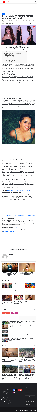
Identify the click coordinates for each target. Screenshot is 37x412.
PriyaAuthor (5, 23)
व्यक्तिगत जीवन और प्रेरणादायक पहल (10, 60)
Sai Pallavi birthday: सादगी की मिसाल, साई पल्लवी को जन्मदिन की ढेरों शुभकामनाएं (29, 301)
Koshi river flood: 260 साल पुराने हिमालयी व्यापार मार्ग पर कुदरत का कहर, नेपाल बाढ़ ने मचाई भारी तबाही (9, 376)
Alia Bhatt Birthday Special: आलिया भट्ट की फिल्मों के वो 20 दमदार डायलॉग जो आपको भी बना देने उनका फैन (18, 302)
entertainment (28, 393)
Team (28, 410)
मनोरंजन (6, 11)
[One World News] (7, 2)
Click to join (15, 227)
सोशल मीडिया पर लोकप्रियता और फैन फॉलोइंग (11, 59)
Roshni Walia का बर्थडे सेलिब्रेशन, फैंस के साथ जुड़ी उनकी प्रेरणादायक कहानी (14, 53)
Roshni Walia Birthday (22, 249)
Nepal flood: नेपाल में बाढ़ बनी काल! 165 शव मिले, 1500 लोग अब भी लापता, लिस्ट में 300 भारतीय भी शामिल (27, 359)
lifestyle (34, 399)
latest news (30, 399)
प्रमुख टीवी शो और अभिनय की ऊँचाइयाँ (10, 56)
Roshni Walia (13, 249)
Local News (27, 401)
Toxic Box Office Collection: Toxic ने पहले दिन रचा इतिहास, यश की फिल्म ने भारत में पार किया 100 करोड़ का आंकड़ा (10, 359)
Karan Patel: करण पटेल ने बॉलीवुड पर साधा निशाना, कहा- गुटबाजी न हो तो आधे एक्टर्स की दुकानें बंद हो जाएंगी (18, 290)
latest (26, 399)
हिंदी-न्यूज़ (33, 404)
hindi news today (28, 396)
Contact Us (34, 410)
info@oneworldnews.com (8, 231)
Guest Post (21, 410)
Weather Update (28, 404)
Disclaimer (30, 410)
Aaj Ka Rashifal (28, 391)
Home (4, 11)
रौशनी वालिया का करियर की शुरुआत (9, 55)
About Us (25, 410)
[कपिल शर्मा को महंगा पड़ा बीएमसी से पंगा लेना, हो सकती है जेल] (7, 298)
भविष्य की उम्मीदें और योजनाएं (9, 61)
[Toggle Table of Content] (25, 52)
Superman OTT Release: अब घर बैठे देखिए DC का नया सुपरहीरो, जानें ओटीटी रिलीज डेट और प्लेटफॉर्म (29, 290)
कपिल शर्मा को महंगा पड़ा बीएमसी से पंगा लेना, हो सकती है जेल (7, 302)
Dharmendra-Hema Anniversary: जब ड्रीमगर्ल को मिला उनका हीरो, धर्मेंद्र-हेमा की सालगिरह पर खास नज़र (7, 290)
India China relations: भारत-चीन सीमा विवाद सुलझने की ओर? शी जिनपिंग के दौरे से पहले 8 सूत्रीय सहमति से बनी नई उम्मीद (27, 376)
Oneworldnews (32, 401)
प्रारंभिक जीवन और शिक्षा (8, 54)
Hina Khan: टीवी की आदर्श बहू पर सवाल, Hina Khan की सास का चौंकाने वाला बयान (21, 215)
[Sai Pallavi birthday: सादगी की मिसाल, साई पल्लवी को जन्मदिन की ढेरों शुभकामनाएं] (30, 297)
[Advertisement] (18, 6)
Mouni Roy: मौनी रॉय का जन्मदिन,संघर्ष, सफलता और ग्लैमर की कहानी (18, 190)
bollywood (32, 391)
